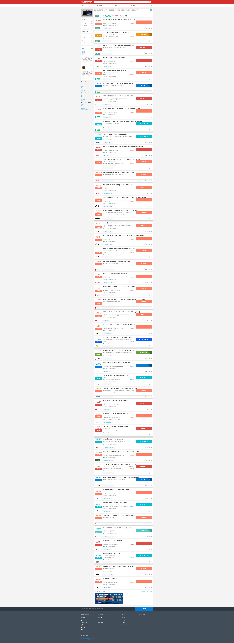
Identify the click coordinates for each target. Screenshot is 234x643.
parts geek (83, 99)
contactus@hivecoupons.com (90, 640)
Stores (116, 5)
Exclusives (88, 25)
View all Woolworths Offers (108, 460)
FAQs (82, 619)
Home (83, 5)
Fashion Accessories (102, 624)
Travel (99, 620)
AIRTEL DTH (83, 89)
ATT (82, 83)
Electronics (100, 622)
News (151, 5)
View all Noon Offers (107, 358)
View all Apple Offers (107, 587)
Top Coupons (134, 5)
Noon (85, 54)
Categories (99, 5)
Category (150, 7)
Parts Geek (124, 624)
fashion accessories (84, 109)
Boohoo (123, 622)
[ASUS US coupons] (112, 16)
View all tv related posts (147, 591)
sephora (82, 94)
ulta (82, 100)
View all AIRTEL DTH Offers (108, 269)
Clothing (100, 617)
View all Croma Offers (107, 28)
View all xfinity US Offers (108, 206)
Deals (88, 23)
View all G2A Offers (107, 562)
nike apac (83, 96)
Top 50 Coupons (84, 624)
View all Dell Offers (107, 498)
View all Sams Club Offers (108, 396)
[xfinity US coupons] (124, 16)
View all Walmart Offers (107, 422)
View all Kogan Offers (107, 371)
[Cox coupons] (108, 16)
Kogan (82, 86)
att (81, 95)
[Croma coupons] (97, 16)
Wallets (83, 625)
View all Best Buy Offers (107, 333)
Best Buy (85, 69)
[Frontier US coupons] (121, 16)
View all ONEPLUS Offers (108, 155)
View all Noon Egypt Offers (108, 485)
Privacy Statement (85, 620)
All (88, 21)
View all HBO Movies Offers (108, 574)
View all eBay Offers (107, 384)
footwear (83, 105)
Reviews (83, 627)
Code (88, 27)
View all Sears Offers (107, 549)
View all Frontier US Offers (108, 180)
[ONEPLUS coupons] (117, 16)
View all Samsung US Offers (108, 473)
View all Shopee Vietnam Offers (109, 536)
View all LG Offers (106, 320)
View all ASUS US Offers (107, 142)
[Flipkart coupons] (102, 16)
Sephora (123, 617)
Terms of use (84, 622)
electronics (83, 108)
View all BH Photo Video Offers (109, 447)
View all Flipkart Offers (107, 66)
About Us (83, 617)
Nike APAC (124, 620)
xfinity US (83, 90)
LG (81, 85)
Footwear (100, 619)
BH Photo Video (84, 87)
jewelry (82, 110)
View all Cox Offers (107, 79)
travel (82, 107)
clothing (82, 104)
